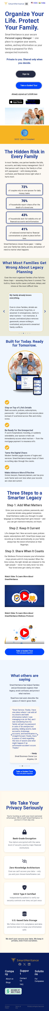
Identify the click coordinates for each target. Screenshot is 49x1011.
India (43, 3)
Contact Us (23, 979)
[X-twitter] (24, 964)
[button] (27, 4)
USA (35, 3)
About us (9, 979)
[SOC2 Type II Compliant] (24, 133)
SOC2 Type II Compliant (25, 139)
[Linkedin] (29, 964)
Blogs (8, 982)
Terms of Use (18, 1007)
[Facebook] (19, 964)
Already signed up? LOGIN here (24, 94)
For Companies (39, 980)
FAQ (21, 984)
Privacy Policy (7, 1007)
